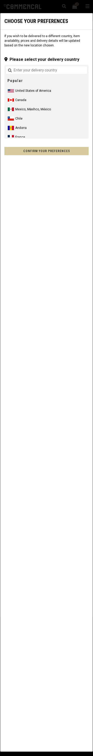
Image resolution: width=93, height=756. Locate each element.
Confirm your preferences (46, 151)
